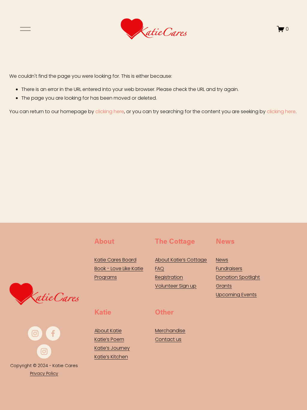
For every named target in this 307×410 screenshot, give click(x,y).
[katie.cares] (44, 351)
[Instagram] (35, 333)
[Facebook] (53, 333)
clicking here (109, 111)
